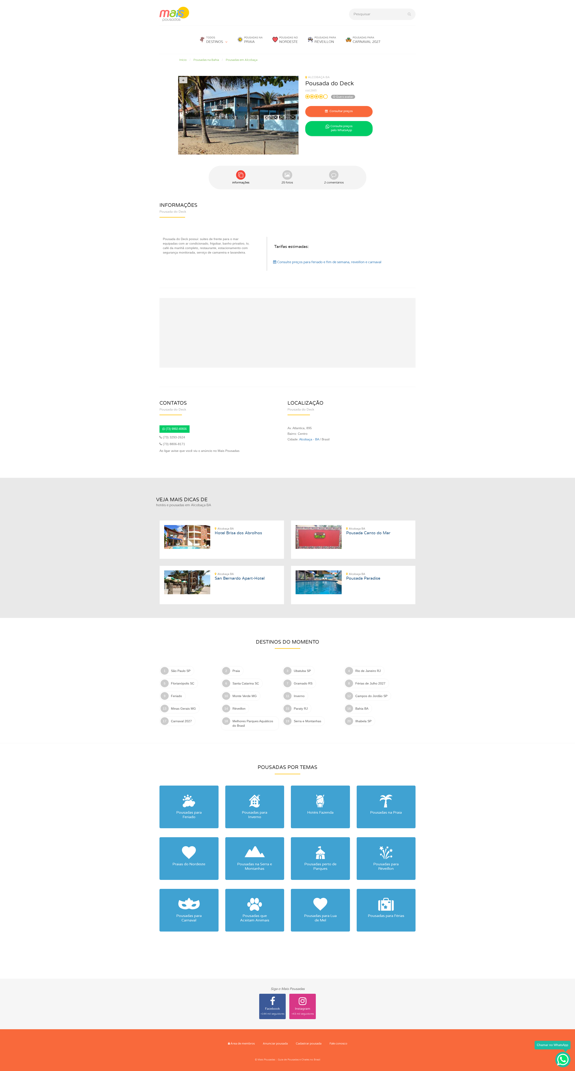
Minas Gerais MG (183, 708)
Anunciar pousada (275, 1043)
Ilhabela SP (363, 721)
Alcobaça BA (319, 77)
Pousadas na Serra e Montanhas (254, 866)
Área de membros (242, 1043)
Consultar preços (341, 111)
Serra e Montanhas (307, 721)
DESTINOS (214, 40)
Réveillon (238, 708)
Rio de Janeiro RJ (368, 671)
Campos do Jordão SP (371, 696)
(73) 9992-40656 (176, 429)
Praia (236, 671)
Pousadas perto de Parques (320, 866)
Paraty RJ (301, 708)
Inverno (299, 696)
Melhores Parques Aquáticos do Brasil (252, 723)
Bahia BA (361, 708)
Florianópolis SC (182, 683)
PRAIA (253, 40)
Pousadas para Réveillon (386, 866)
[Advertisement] (287, 332)
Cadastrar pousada (308, 1043)
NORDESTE (288, 40)
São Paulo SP (180, 671)
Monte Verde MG (244, 696)
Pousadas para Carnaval (189, 918)
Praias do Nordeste (188, 864)
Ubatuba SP (302, 671)
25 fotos (287, 182)
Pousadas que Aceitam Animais (254, 918)
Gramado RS (303, 683)
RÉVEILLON (325, 40)
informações (240, 182)
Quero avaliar (344, 96)
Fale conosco (338, 1043)
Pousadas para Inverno (254, 815)
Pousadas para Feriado (189, 815)
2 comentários (334, 182)
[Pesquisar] (409, 14)
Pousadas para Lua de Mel (320, 918)
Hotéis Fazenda (320, 812)
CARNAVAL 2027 (366, 40)
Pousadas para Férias (386, 916)
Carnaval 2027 (181, 721)
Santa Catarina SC (245, 683)
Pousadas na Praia (386, 812)
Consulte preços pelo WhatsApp (341, 128)
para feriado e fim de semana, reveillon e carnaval (329, 262)
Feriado (176, 696)
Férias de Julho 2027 (370, 683)
